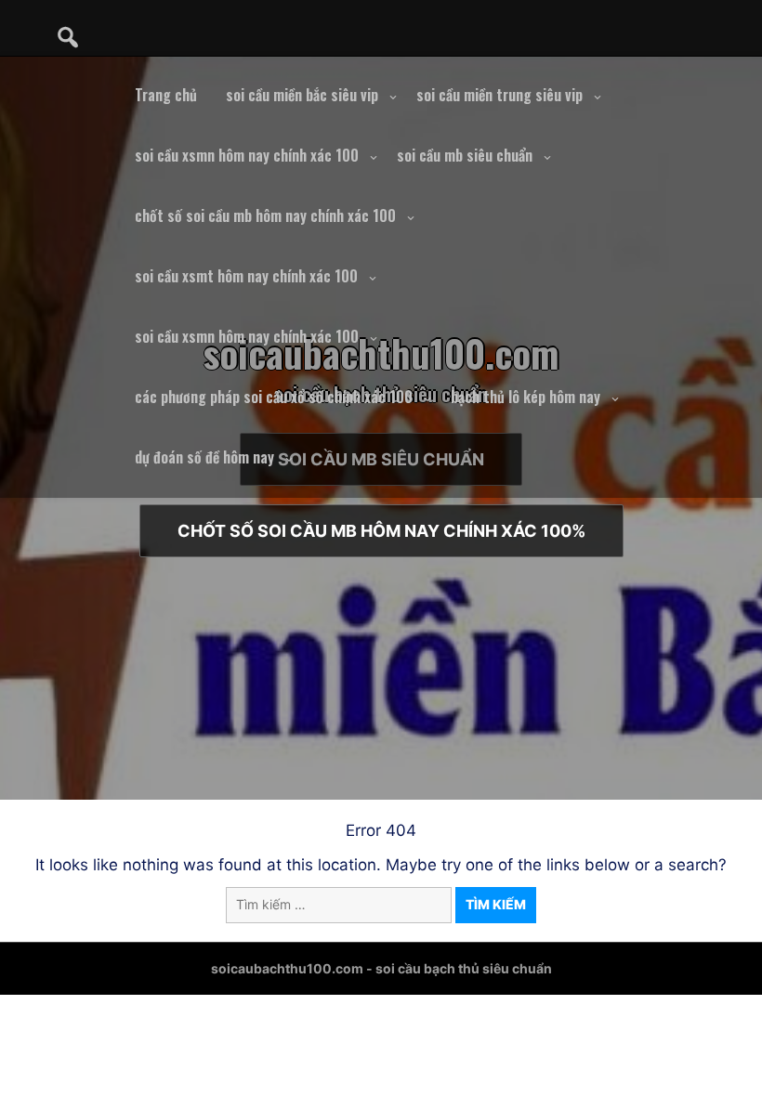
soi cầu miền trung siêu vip (499, 95)
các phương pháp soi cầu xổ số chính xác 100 (274, 396)
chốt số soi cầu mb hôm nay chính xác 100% (381, 531)
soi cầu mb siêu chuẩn (464, 155)
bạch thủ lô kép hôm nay (525, 396)
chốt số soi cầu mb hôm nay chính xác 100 (265, 215)
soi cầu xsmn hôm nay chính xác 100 (247, 155)
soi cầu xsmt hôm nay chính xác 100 (246, 276)
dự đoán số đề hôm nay (204, 457)
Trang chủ (166, 95)
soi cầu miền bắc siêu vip (302, 95)
